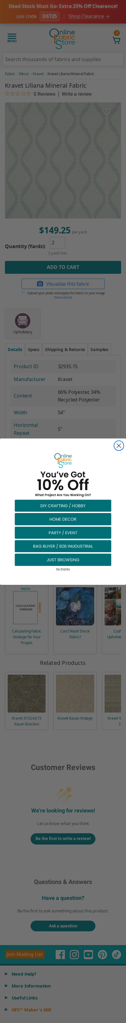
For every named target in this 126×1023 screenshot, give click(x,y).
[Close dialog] (119, 445)
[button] (63, 505)
